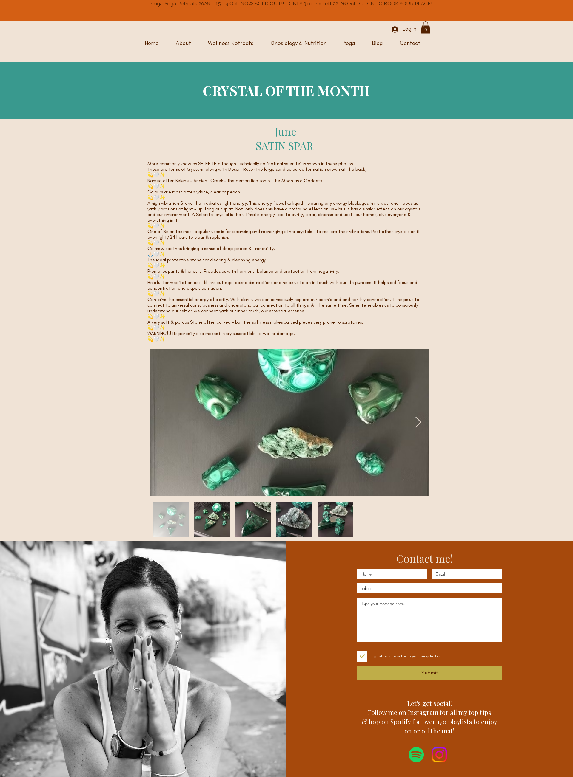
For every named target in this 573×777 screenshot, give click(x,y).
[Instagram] (439, 755)
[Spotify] (416, 755)
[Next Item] (418, 422)
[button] (425, 27)
